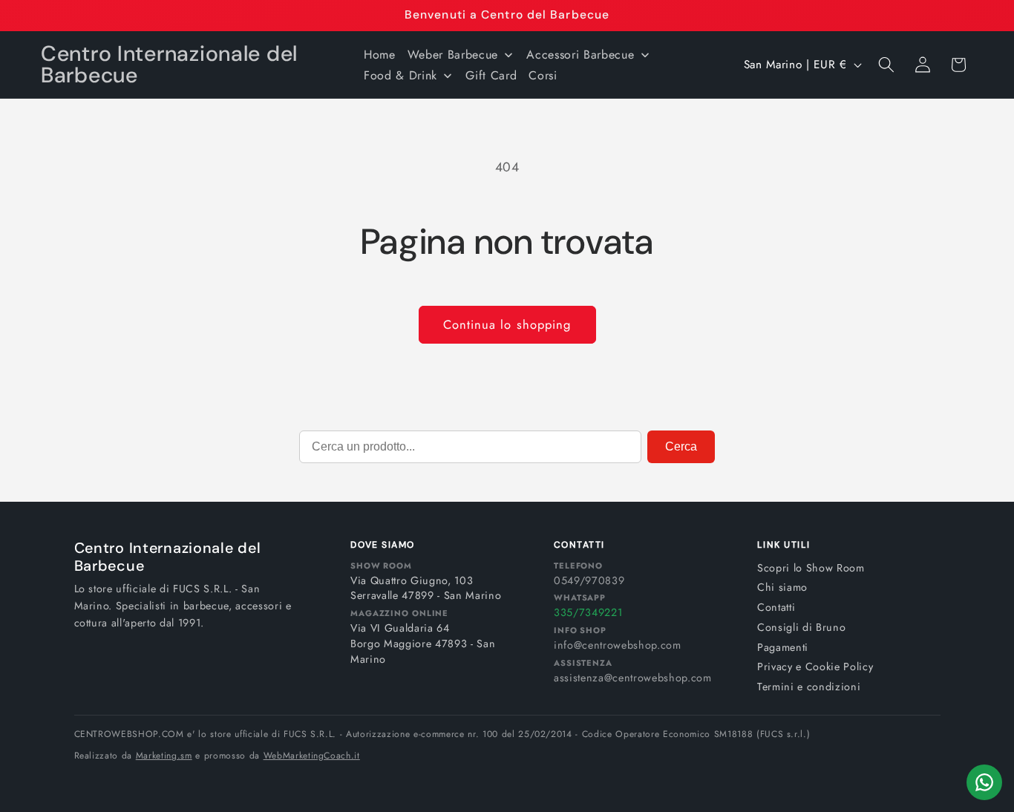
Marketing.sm (164, 755)
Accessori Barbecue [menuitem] (580, 54)
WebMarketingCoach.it (312, 755)
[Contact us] (984, 782)
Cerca (681, 446)
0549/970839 (589, 580)
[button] (886, 64)
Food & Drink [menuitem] (400, 75)
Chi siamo (782, 587)
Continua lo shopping (507, 324)
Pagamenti (782, 647)
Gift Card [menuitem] (491, 75)
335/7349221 (588, 612)
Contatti (776, 607)
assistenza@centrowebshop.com (632, 677)
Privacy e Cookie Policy (815, 666)
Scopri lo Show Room (811, 567)
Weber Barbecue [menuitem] (453, 54)
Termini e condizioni (808, 686)
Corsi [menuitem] (543, 75)
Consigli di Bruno (801, 627)
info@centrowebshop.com (617, 645)
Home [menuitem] (380, 54)
